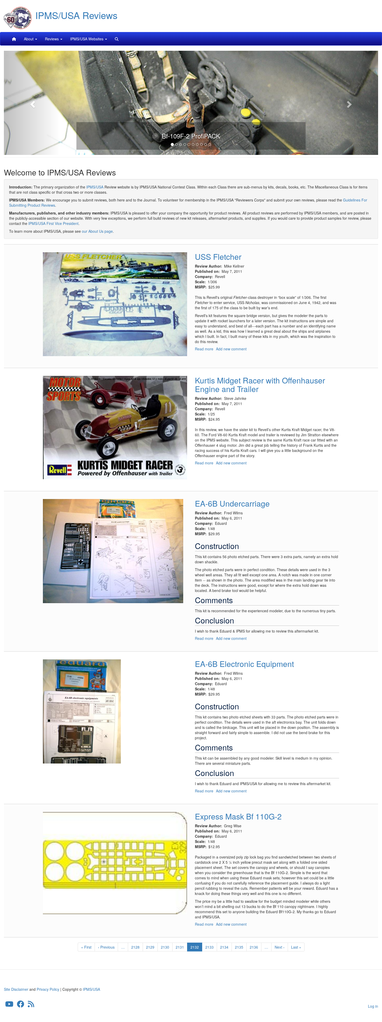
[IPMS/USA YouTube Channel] (9, 1005)
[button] (32, 103)
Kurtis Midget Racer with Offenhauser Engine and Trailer (260, 384)
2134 (224, 947)
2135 (239, 947)
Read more (204, 348)
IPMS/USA (94, 187)
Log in (373, 1006)
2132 (196, 947)
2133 (209, 947)
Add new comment (231, 348)
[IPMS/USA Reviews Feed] (31, 1005)
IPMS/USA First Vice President (53, 223)
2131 (180, 947)
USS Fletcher (218, 256)
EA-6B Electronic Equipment (244, 663)
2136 (254, 947)
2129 (150, 947)
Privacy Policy (48, 989)
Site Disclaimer (16, 989)
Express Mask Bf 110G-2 (238, 816)
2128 (135, 947)
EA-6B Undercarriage (232, 503)
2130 (165, 947)
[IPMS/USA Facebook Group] (20, 1005)
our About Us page (97, 231)
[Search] (116, 38)
